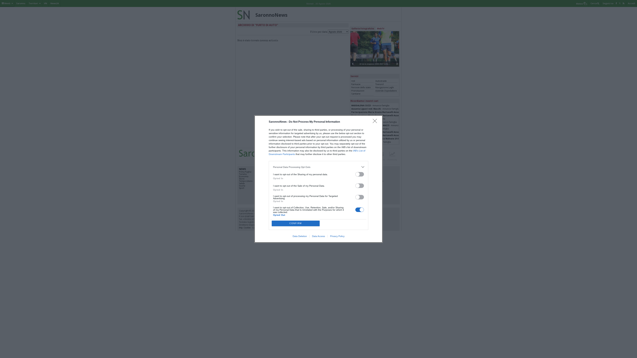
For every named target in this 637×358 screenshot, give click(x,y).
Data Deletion (300, 236)
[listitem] (318, 167)
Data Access (318, 236)
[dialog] (318, 179)
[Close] (376, 122)
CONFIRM (295, 223)
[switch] (359, 174)
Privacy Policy (337, 236)
